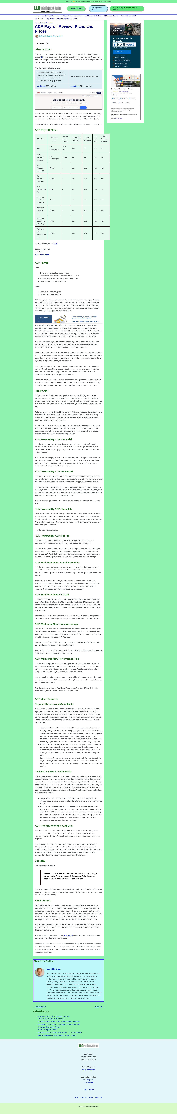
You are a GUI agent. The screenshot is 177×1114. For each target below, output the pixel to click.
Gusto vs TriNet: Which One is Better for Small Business (58, 1022)
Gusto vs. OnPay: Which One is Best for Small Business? (59, 1024)
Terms (76, 1097)
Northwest (41, 86)
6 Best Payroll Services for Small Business (53, 1016)
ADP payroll (68, 935)
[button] (76, 8)
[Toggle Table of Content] (47, 43)
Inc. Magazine (88, 1080)
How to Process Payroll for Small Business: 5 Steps (57, 1035)
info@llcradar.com (88, 1070)
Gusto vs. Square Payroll (47, 1030)
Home (37, 23)
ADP (42, 57)
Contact (96, 1097)
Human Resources (46, 23)
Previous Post (39, 1007)
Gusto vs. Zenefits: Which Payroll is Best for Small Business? (60, 1032)
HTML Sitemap (88, 1090)
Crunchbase (88, 1082)
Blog (101, 1097)
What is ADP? (43, 49)
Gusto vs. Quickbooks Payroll (49, 1027)
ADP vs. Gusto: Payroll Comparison (51, 1019)
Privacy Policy (84, 1097)
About (91, 1097)
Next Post (99, 1007)
